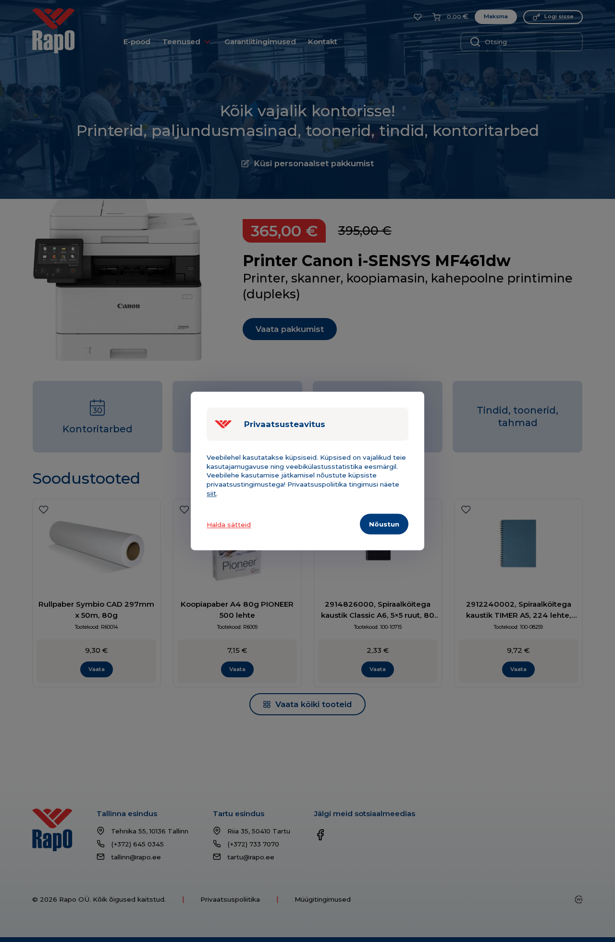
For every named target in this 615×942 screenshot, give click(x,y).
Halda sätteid (229, 524)
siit (211, 493)
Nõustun (384, 523)
